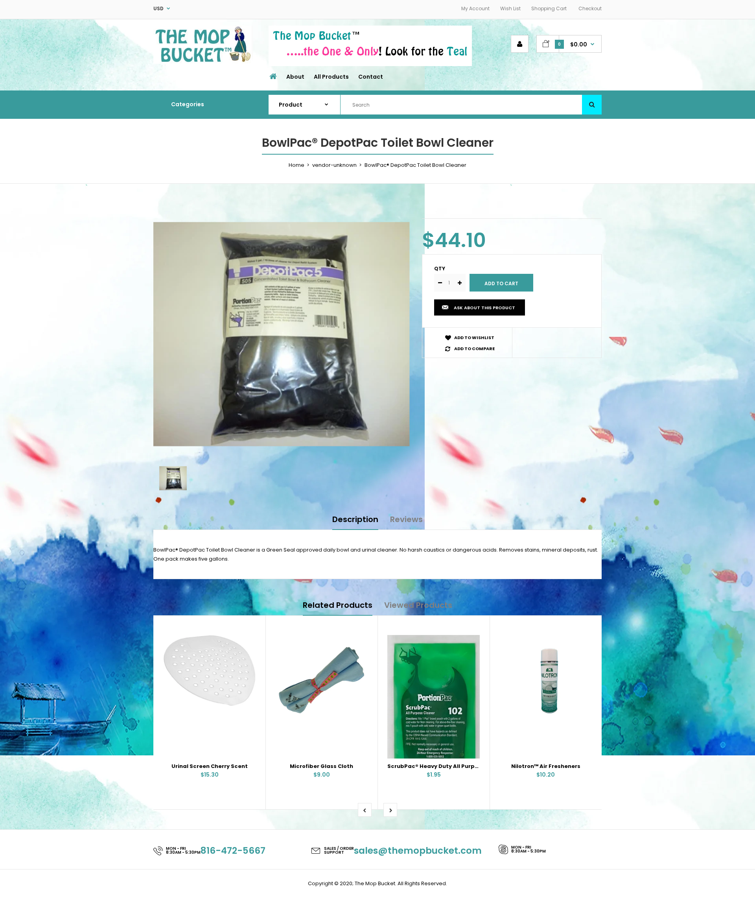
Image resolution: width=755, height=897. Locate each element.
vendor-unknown (334, 165)
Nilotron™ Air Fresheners (545, 766)
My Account (475, 8)
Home (296, 165)
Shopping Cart (549, 8)
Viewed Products (418, 605)
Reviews (406, 519)
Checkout (590, 8)
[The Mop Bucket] (203, 62)
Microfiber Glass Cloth (321, 766)
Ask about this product (484, 308)
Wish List (510, 8)
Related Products (337, 605)
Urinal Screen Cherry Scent (209, 766)
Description (355, 519)
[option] (281, 331)
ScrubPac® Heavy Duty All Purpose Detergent (451, 766)
